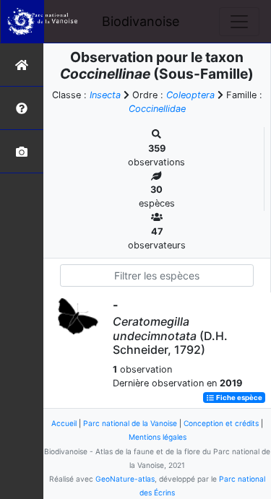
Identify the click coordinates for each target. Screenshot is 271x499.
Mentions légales (157, 437)
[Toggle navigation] (239, 21)
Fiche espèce (238, 398)
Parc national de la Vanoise (130, 423)
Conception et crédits (221, 423)
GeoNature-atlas (125, 478)
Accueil (64, 423)
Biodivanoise (140, 21)
